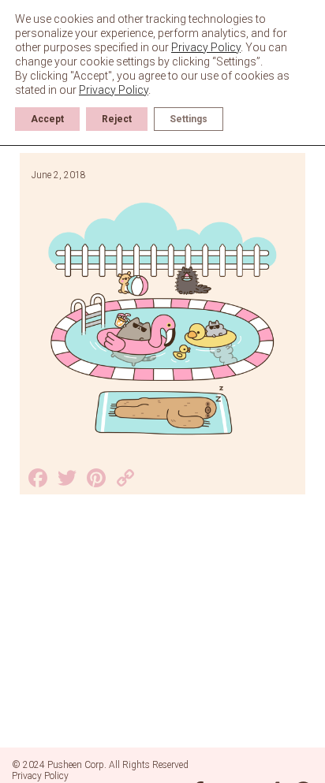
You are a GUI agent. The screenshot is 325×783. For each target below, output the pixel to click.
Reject (117, 119)
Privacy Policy (40, 775)
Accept (47, 119)
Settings (188, 119)
